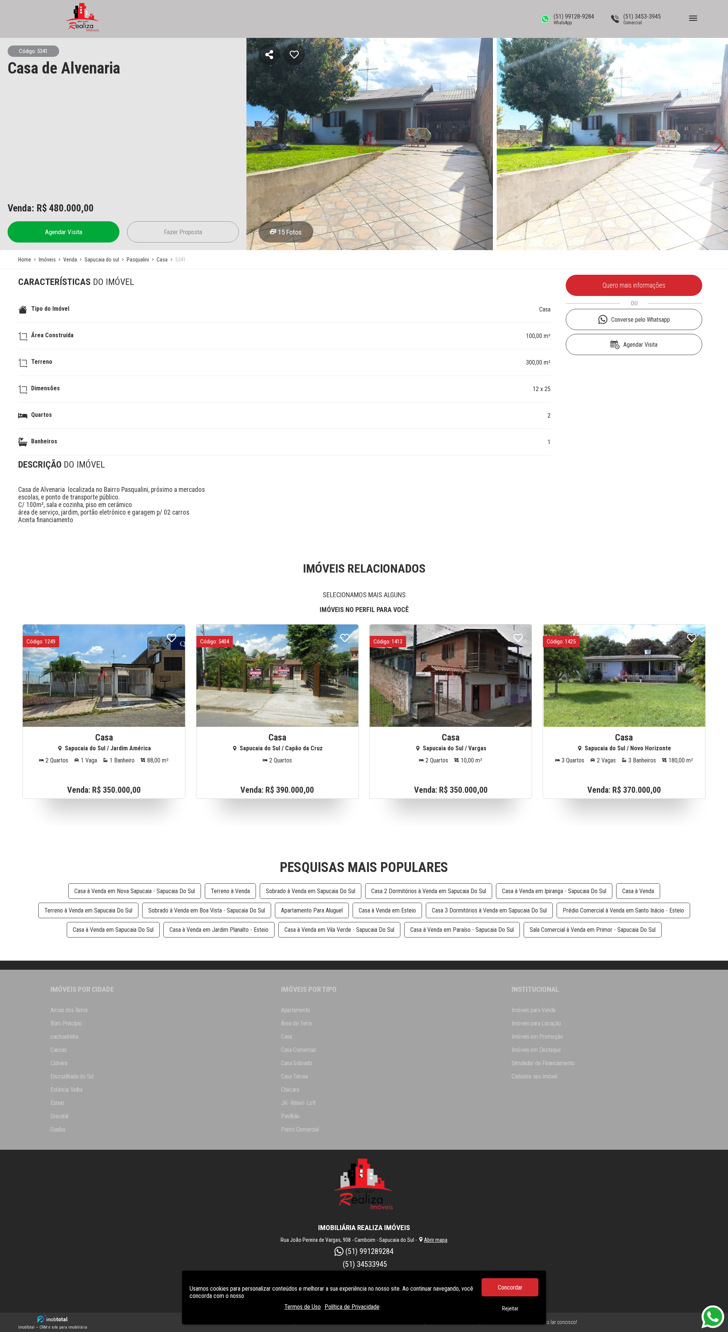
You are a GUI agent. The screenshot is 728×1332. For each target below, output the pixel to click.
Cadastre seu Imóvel (534, 1076)
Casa (545, 309)
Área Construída (52, 335)
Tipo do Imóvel (50, 308)
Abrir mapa (435, 1240)
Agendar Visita (63, 232)
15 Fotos (290, 232)
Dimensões (45, 388)
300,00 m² (538, 362)
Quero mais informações (633, 285)
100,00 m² (538, 336)
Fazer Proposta (183, 232)
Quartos (41, 414)
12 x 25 (542, 389)
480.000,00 (71, 208)
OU (634, 303)
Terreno (41, 361)
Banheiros (44, 441)
